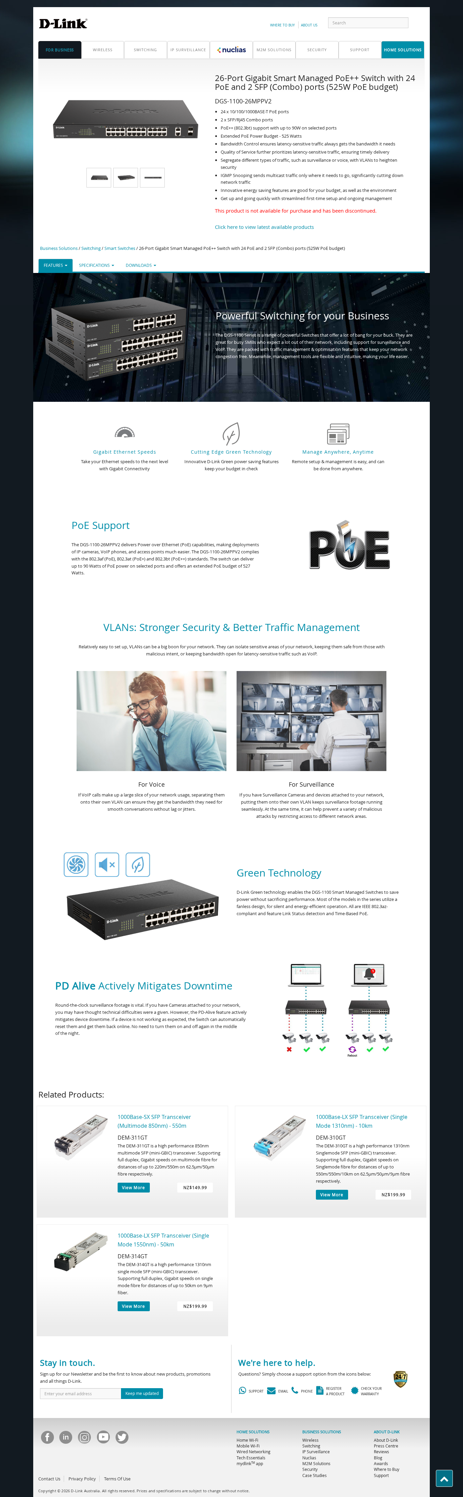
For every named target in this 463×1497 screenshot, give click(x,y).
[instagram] (84, 1439)
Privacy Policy (82, 1479)
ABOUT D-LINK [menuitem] (387, 1432)
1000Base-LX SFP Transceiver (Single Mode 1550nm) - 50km (163, 1240)
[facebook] (47, 1439)
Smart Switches (119, 248)
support (359, 49)
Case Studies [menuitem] (314, 1475)
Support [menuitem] (381, 1475)
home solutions (403, 49)
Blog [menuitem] (378, 1457)
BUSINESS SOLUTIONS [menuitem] (321, 1432)
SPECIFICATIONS (95, 265)
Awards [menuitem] (381, 1463)
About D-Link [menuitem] (386, 1440)
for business (60, 49)
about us (309, 25)
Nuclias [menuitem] (309, 1457)
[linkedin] (66, 1439)
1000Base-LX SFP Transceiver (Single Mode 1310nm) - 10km (361, 1121)
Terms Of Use (117, 1479)
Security (317, 49)
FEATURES (54, 265)
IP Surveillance (188, 49)
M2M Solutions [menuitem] (316, 1463)
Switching (145, 49)
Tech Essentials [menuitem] (251, 1457)
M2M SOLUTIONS (274, 49)
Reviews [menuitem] (381, 1451)
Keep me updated (142, 1393)
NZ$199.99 (393, 1194)
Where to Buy (282, 25)
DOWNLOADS (139, 265)
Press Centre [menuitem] (386, 1446)
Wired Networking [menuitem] (253, 1451)
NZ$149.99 (195, 1187)
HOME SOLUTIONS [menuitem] (253, 1432)
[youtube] (103, 1439)
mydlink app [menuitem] (250, 1463)
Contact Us (49, 1479)
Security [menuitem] (310, 1469)
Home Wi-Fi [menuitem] (247, 1440)
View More (133, 1187)
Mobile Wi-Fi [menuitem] (248, 1446)
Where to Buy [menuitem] (386, 1469)
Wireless (103, 49)
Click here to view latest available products (264, 226)
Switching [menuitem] (311, 1446)
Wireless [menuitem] (310, 1440)
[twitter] (122, 1439)
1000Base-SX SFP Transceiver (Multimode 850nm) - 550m (154, 1121)
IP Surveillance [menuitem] (316, 1451)
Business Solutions (59, 248)
